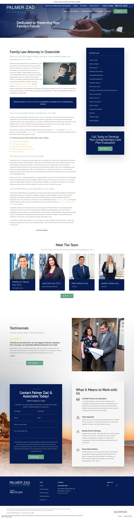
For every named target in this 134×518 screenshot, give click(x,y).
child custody (19, 84)
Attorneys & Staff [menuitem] (86, 11)
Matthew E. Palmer (62, 199)
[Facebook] (108, 485)
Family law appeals (17, 151)
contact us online (31, 102)
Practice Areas (44, 492)
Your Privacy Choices (26, 513)
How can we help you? (20, 431)
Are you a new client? (20, 424)
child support (27, 84)
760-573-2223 (121, 6)
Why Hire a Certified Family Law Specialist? (58, 6)
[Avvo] (112, 485)
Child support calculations (19, 144)
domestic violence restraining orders (26, 86)
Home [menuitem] (65, 11)
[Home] (20, 9)
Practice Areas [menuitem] (98, 11)
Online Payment (94, 6)
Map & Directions (63, 493)
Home (41, 485)
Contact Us (43, 500)
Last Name (40, 411)
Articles (75, 6)
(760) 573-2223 (20, 102)
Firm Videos (83, 6)
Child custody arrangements (20, 141)
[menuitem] (104, 60)
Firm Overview (44, 489)
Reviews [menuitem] (108, 11)
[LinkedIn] (121, 485)
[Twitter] (117, 485)
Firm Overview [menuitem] (74, 11)
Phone (16, 418)
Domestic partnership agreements (22, 146)
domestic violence (32, 132)
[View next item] (24, 363)
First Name (17, 411)
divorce (12, 84)
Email (39, 418)
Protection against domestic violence (23, 149)
